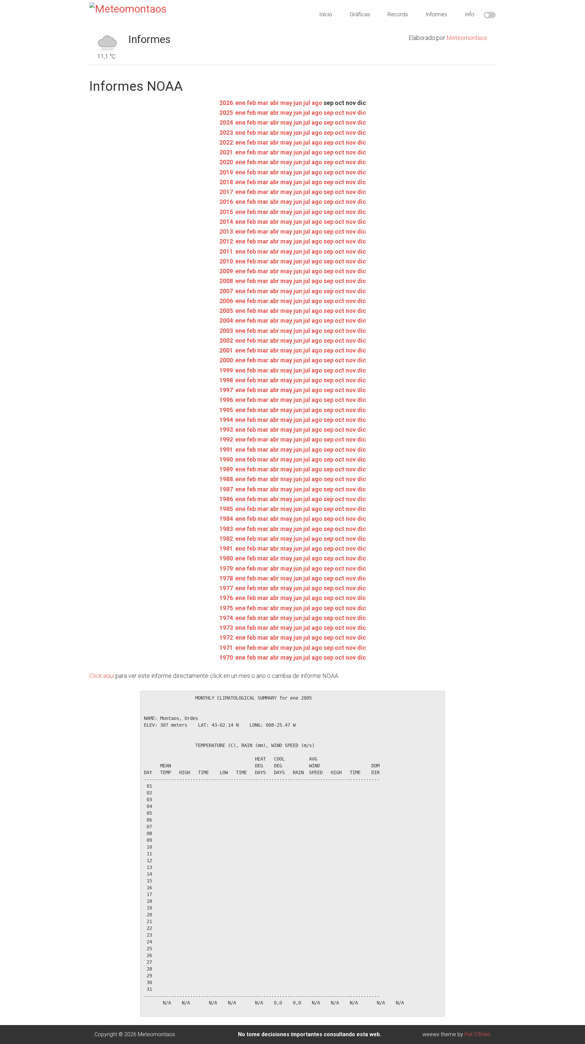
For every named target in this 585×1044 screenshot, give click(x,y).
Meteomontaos (467, 37)
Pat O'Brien (477, 1034)
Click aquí (101, 675)
